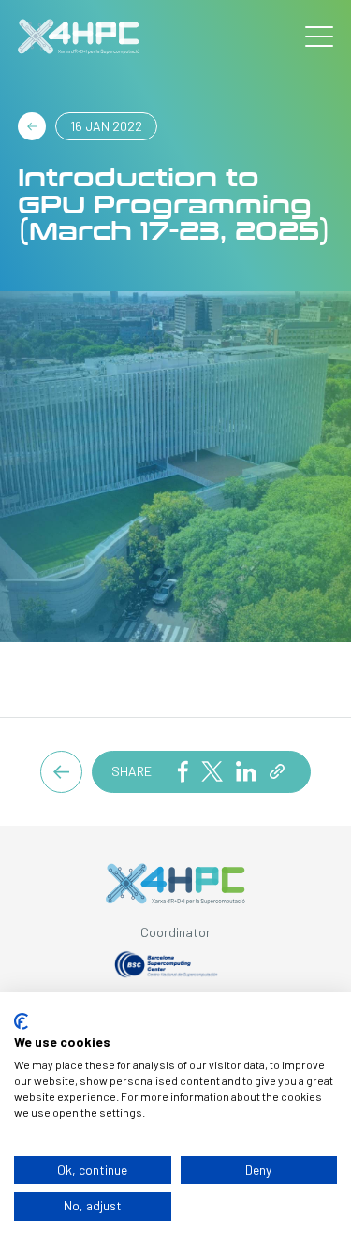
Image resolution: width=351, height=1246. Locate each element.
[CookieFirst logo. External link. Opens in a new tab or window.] (21, 1021)
